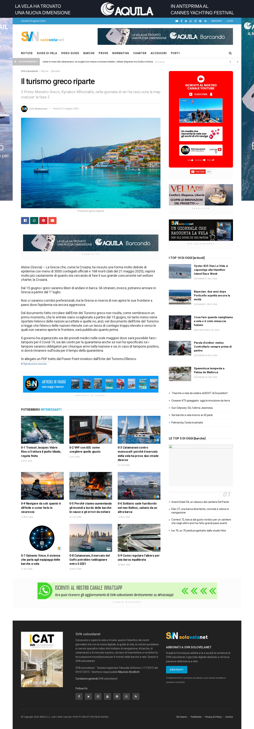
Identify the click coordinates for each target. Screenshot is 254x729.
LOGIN (230, 21)
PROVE (103, 53)
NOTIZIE (27, 53)
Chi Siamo (181, 716)
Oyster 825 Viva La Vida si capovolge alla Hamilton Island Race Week (211, 269)
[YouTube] (177, 21)
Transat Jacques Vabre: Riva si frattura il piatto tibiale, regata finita (41, 452)
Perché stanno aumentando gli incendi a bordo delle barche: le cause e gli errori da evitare (90, 508)
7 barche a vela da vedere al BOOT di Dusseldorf (199, 393)
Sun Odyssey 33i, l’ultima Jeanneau (192, 407)
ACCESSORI (159, 53)
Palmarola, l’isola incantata (187, 422)
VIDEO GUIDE (70, 53)
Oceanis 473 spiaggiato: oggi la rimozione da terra (200, 400)
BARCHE (89, 53)
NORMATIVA (120, 53)
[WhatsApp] (190, 21)
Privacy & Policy (213, 716)
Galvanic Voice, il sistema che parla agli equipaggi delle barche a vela (40, 560)
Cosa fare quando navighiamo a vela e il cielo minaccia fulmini (213, 321)
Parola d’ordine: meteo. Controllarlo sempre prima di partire (213, 346)
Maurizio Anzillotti (128, 671)
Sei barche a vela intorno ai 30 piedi (192, 415)
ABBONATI (216, 21)
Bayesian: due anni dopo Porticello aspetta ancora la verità (212, 295)
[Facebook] (181, 21)
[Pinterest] (200, 21)
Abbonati (177, 669)
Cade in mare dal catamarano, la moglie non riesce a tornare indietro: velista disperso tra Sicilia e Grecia (98, 61)
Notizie (44, 71)
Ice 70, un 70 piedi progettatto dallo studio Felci (198, 530)
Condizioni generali (86, 678)
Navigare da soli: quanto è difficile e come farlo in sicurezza (41, 508)
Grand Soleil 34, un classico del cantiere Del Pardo (200, 501)
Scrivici (229, 716)
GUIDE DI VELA (47, 53)
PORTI (175, 53)
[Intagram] (195, 21)
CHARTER (140, 53)
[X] (186, 21)
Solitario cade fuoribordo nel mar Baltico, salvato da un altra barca (137, 508)
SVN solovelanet (29, 71)
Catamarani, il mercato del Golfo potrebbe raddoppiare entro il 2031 (89, 560)
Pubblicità (196, 716)
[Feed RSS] (206, 21)
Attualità (55, 71)
